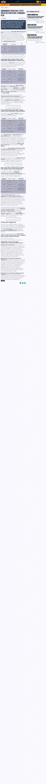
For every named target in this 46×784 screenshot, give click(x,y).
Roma (37, 14)
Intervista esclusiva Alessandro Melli (36, 4)
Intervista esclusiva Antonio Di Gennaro (15, 4)
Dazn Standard (14, 113)
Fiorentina (29, 14)
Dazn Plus (16, 171)
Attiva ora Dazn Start (13, 107)
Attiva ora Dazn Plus (13, 219)
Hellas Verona (33, 14)
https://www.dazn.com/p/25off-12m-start (11, 239)
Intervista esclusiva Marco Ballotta (25, 4)
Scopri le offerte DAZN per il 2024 (13, 56)
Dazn (2, 280)
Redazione (3, 18)
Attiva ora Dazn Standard (13, 164)
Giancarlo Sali (42, 32)
